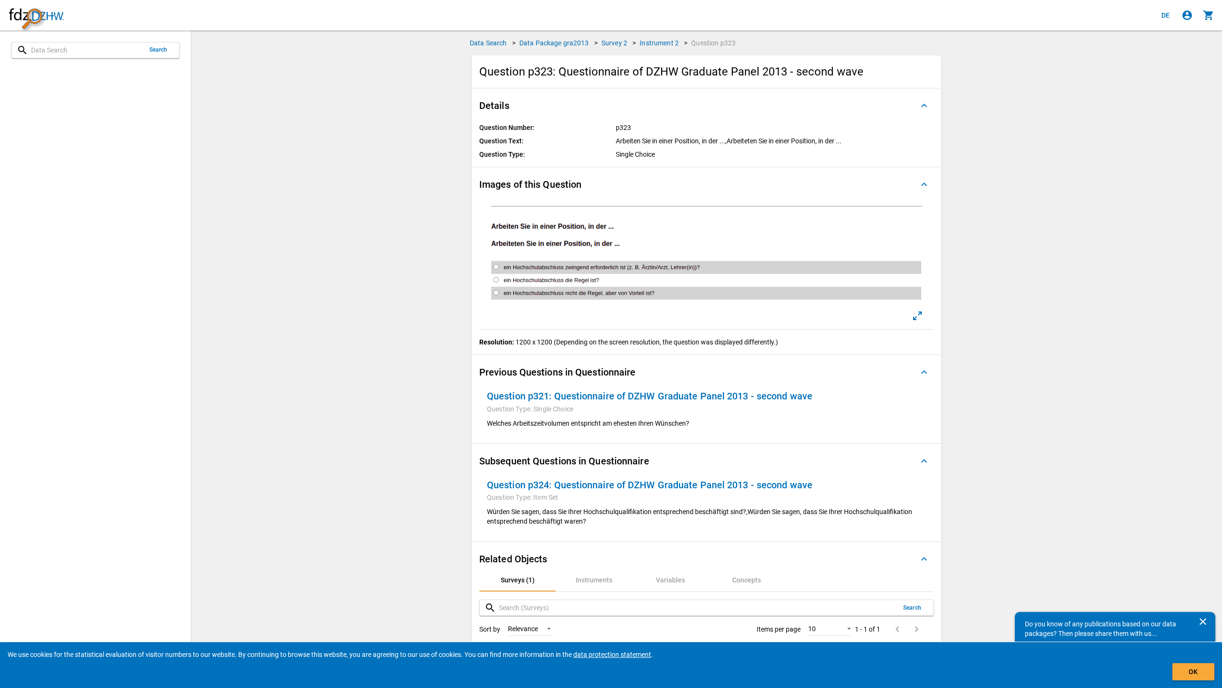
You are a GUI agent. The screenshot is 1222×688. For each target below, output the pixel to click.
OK (1193, 672)
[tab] (517, 580)
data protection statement (612, 654)
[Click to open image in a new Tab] (917, 315)
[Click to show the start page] (36, 15)
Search (158, 49)
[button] (706, 105)
